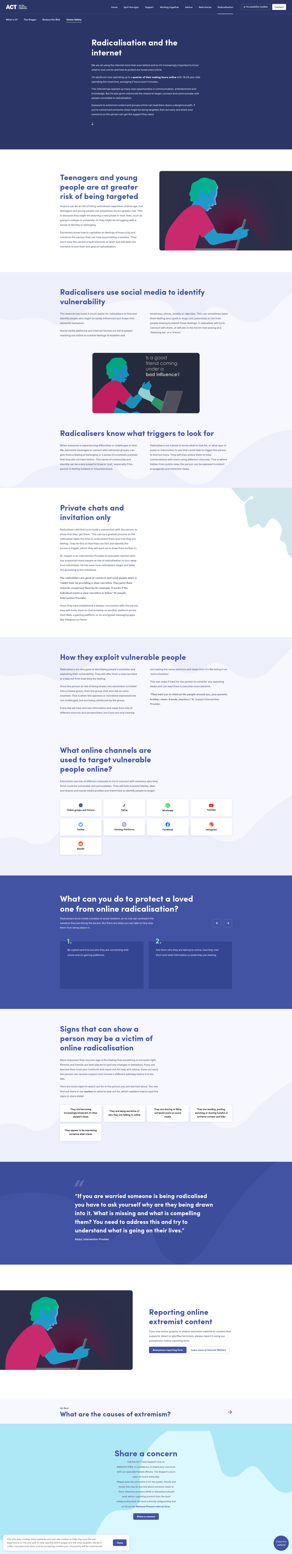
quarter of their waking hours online (154, 77)
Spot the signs (131, 7)
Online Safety (74, 19)
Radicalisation (225, 7)
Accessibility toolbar (257, 7)
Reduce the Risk (51, 19)
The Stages (30, 19)
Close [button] (120, 1542)
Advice (189, 7)
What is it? (12, 19)
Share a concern (146, 1516)
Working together (169, 7)
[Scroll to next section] (92, 125)
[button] (217, 923)
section (88, 1091)
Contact (279, 7)
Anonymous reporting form (168, 1349)
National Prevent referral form (153, 1506)
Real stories (205, 7)
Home (114, 7)
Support (149, 7)
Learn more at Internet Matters (208, 1349)
